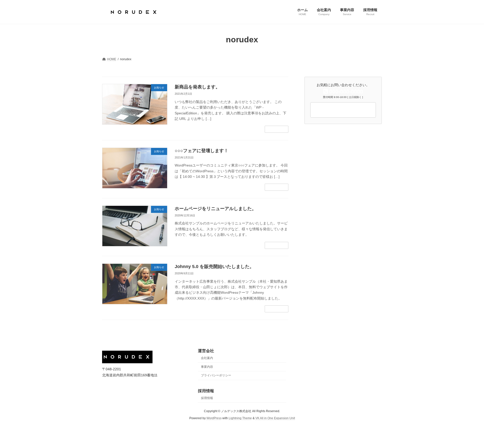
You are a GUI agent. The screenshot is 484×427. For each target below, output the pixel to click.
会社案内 (207, 358)
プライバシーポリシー (216, 375)
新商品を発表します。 (197, 86)
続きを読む (276, 129)
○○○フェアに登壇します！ (201, 150)
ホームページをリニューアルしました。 (215, 208)
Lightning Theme (240, 418)
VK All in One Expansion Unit (275, 418)
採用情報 (207, 398)
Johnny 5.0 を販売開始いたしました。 (214, 266)
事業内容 (207, 367)
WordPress (214, 418)
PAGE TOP (468, 409)
